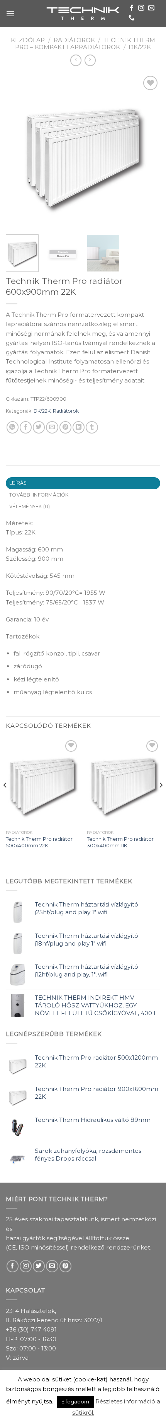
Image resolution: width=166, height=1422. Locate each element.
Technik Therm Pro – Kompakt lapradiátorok (85, 43)
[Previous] (18, 151)
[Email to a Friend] (52, 427)
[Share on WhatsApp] (13, 427)
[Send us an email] (151, 8)
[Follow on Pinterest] (65, 1266)
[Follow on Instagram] (141, 8)
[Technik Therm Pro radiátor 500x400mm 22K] (42, 782)
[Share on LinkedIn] (79, 427)
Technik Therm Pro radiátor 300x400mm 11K (120, 842)
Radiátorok (74, 40)
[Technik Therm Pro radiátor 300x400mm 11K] (123, 782)
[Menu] (10, 13)
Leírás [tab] (18, 483)
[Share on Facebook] (26, 427)
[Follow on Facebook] (132, 8)
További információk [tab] (39, 495)
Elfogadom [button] (75, 1401)
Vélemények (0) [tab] (29, 506)
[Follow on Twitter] (39, 1266)
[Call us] (132, 18)
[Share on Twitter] (39, 427)
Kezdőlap (28, 40)
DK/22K (140, 47)
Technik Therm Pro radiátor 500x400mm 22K (39, 842)
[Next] (147, 151)
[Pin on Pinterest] (65, 427)
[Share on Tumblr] (92, 427)
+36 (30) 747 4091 (31, 1329)
